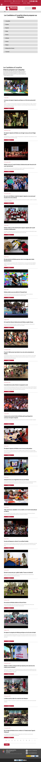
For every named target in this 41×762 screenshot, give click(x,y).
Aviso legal (6, 753)
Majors (7, 44)
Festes (7, 34)
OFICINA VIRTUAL (17, 1)
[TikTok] (36, 1)
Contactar (18, 753)
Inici (5, 11)
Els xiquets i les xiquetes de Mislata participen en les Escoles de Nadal (20, 632)
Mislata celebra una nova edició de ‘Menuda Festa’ (15, 292)
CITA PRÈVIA (25, 1)
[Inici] (11, 8)
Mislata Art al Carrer (10, 48)
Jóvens (7, 41)
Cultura (7, 24)
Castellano (24, 2)
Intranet (21, 753)
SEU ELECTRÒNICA (8, 1)
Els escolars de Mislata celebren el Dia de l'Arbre (15, 602)
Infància (7, 38)
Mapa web (15, 753)
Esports (7, 27)
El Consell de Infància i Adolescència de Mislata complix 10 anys (18, 322)
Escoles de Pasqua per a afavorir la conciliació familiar (16, 541)
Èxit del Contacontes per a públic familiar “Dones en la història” (18, 572)
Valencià (28, 2)
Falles (7, 31)
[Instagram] (33, 1)
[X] (31, 1)
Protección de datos (11, 753)
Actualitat (8, 21)
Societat (7, 51)
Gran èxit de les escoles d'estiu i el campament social (16, 384)
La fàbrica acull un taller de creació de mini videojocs (16, 698)
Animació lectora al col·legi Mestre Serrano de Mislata (16, 479)
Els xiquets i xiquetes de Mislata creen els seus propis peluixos (18, 448)
